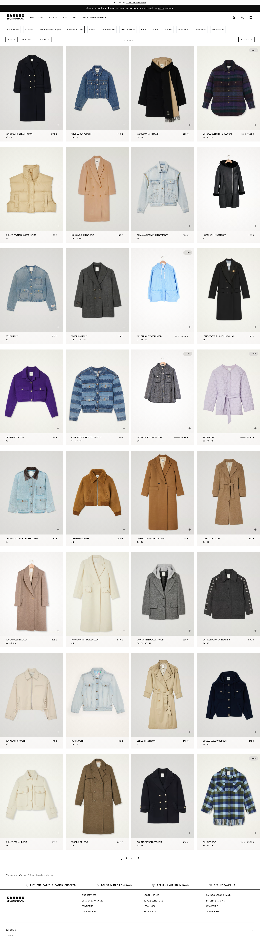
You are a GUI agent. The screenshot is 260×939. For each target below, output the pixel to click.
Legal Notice (150, 906)
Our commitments (94, 17)
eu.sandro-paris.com (136, 2)
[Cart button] (250, 17)
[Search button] (242, 17)
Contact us (87, 906)
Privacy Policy (151, 911)
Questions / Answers (92, 901)
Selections (37, 17)
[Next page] (138, 858)
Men (65, 17)
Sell (75, 17)
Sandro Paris (212, 911)
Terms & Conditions (153, 901)
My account (212, 906)
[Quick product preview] (58, 125)
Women (53, 17)
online (161, 8)
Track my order (89, 911)
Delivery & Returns (215, 901)
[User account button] (233, 17)
